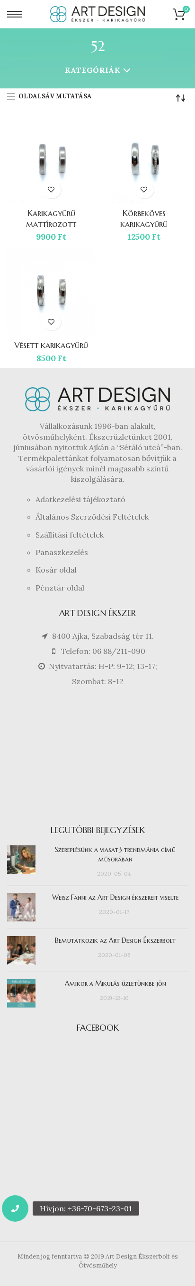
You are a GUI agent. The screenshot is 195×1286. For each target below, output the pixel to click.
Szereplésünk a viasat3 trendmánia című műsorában (115, 854)
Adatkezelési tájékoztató (80, 499)
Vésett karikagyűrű (51, 344)
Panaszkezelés (61, 552)
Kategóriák (92, 70)
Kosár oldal (56, 569)
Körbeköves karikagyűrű (144, 218)
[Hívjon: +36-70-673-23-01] (15, 1208)
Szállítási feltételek (69, 534)
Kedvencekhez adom (51, 190)
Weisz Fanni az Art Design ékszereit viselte (115, 897)
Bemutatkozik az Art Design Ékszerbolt (115, 940)
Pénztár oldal (59, 587)
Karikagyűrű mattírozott (51, 218)
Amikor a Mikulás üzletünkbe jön (115, 983)
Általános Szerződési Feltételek (92, 516)
